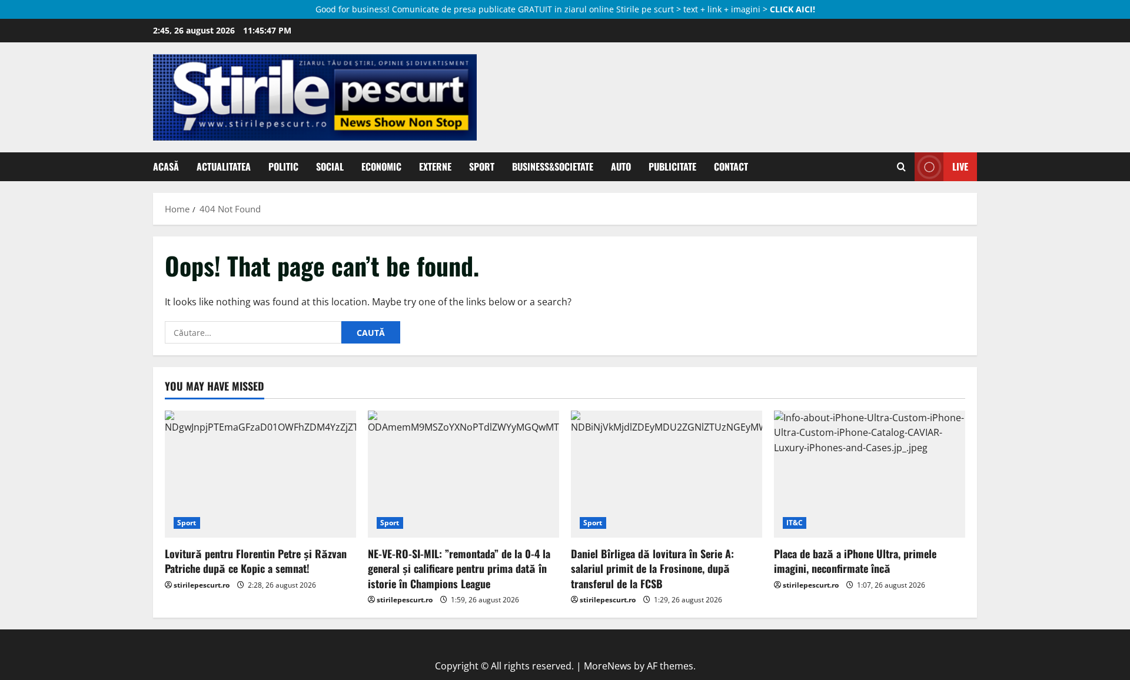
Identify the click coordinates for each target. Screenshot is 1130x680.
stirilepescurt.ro (202, 585)
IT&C (794, 523)
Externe (435, 166)
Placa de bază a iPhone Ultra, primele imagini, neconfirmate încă (855, 561)
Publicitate (672, 166)
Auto (621, 166)
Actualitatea (224, 166)
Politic (283, 166)
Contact (731, 166)
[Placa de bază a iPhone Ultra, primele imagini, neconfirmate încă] (869, 474)
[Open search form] (901, 167)
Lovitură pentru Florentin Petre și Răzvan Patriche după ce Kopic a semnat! (256, 561)
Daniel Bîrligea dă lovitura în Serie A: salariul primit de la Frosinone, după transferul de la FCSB (652, 568)
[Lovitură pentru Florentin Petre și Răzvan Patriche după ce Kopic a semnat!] (260, 474)
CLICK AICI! (792, 9)
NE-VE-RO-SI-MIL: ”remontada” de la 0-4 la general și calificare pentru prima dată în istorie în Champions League (459, 568)
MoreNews (608, 665)
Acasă (166, 166)
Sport (481, 166)
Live (960, 166)
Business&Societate (552, 166)
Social (330, 166)
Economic (381, 166)
